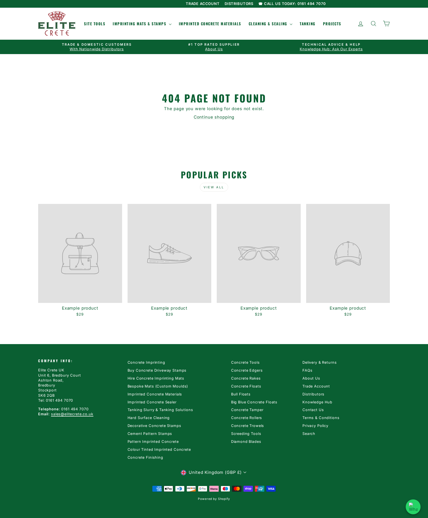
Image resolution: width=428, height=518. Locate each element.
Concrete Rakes (246, 378)
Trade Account (316, 386)
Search (308, 433)
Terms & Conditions (320, 418)
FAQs (307, 370)
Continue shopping (214, 117)
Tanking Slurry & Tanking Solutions (160, 410)
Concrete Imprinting (146, 362)
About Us (311, 378)
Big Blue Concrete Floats (254, 402)
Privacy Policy (315, 425)
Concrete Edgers (247, 370)
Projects (332, 23)
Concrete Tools (245, 362)
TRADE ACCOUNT (203, 3)
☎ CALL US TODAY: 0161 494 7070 (292, 3)
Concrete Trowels (247, 425)
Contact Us (313, 410)
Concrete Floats (246, 386)
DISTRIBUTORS (239, 3)
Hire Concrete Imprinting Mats (156, 378)
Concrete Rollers (246, 418)
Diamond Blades (246, 441)
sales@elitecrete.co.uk (72, 414)
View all (214, 187)
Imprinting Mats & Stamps (140, 23)
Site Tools (94, 23)
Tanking (308, 23)
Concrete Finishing (145, 457)
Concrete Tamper (247, 410)
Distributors (313, 394)
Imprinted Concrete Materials (210, 23)
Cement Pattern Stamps (150, 433)
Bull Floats (241, 394)
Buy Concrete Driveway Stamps (157, 370)
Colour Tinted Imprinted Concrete (159, 449)
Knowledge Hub (317, 402)
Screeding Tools (246, 433)
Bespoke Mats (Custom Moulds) (158, 386)
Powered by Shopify (214, 499)
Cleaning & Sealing (269, 23)
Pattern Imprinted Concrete (153, 441)
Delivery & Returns (319, 362)
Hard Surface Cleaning (149, 418)
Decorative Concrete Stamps (154, 425)
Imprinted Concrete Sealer (152, 402)
